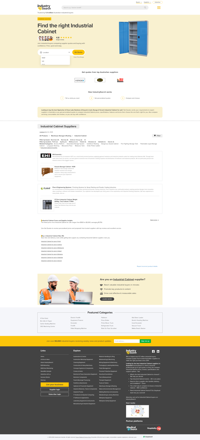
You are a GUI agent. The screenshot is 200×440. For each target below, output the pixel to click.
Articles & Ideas (45, 359)
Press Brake (105, 320)
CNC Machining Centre (47, 326)
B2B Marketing (45, 365)
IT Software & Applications (81, 398)
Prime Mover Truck (107, 323)
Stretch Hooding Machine (140, 320)
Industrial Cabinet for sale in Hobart (51, 251)
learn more (107, 299)
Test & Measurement (105, 377)
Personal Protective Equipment (108, 371)
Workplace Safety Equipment (107, 401)
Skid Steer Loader (137, 317)
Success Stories (45, 377)
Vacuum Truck (136, 326)
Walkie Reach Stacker (139, 328)
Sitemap (43, 380)
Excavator (74, 323)
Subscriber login (55, 394)
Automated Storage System (75, 144)
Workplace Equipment (105, 398)
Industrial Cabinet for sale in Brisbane (52, 254)
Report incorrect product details (147, 266)
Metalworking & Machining (107, 359)
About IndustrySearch (47, 362)
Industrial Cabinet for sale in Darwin (51, 261)
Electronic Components (80, 377)
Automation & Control (79, 356)
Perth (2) (55, 142)
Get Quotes (78, 52)
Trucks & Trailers (104, 383)
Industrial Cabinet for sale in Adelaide (52, 257)
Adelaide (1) (101, 142)
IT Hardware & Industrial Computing (83, 395)
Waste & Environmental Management (110, 389)
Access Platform (59, 144)
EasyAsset (157, 390)
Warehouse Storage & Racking (61, 136)
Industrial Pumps (78, 392)
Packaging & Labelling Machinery (108, 365)
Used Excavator (137, 323)
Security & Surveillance (105, 374)
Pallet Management (105, 368)
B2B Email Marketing (47, 368)
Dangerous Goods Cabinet (109, 144)
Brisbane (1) (92, 142)
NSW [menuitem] (43, 58)
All (85, 140)
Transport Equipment (105, 380)
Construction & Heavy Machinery (82, 365)
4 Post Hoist (44, 318)
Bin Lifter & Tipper (46, 321)
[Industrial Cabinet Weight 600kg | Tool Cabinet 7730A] (60, 197)
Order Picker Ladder (93, 146)
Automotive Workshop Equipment (83, 359)
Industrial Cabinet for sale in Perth (51, 241)
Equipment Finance (77, 320)
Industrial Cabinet (80, 136)
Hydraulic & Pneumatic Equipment (83, 386)
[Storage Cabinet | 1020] (60, 164)
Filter (159, 136)
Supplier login (55, 390)
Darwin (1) (111, 142)
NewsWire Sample (46, 371)
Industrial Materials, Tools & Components (85, 389)
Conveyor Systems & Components (83, 368)
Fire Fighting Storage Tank (129, 144)
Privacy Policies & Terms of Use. (83, 437)
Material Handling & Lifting (107, 356)
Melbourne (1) (73, 142)
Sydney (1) (63, 142)
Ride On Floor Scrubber (109, 328)
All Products (44, 136)
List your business (54, 384)
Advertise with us (46, 374)
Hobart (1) (83, 142)
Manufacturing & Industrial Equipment (84, 404)
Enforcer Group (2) (76, 140)
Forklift (73, 326)
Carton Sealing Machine (47, 324)
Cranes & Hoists (78, 371)
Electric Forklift (75, 317)
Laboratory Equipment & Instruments (84, 401)
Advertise (157, 2)
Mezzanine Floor (67, 146)
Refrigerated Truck (107, 326)
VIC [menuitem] (43, 61)
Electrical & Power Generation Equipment (85, 374)
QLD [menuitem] (43, 64)
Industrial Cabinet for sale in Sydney (51, 245)
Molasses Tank (79, 146)
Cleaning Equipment (79, 362)
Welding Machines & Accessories (108, 392)
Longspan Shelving (53, 146)
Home (42, 356)
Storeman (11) (55, 140)
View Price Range (79, 57)
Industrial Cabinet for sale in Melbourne (52, 248)
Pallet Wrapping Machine (79, 328)
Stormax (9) (64, 140)
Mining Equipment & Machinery (108, 362)
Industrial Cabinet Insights (49, 148)
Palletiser (104, 317)
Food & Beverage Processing (81, 380)
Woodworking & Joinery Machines (109, 395)
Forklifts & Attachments (80, 383)
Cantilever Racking (93, 144)
